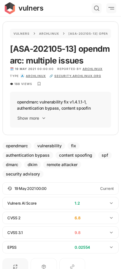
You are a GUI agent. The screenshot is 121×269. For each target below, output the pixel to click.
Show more (28, 118)
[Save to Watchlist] (39, 84)
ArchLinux (92, 69)
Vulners (22, 33)
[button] (60, 188)
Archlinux (49, 33)
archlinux (36, 76)
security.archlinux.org (77, 76)
